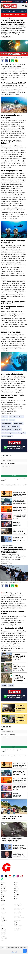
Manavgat (3, 936)
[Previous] (1, 15)
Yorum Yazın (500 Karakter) (8, 463)
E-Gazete (15, 1)
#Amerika (4, 416)
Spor (2, 892)
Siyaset (3, 888)
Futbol (16, 896)
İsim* (2, 458)
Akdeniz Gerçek (5, 18)
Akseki (2, 904)
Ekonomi (3, 886)
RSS (4, 947)
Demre (3, 910)
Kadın (2, 898)
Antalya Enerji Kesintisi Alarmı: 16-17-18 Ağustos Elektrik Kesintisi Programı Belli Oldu (19, 494)
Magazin (16, 892)
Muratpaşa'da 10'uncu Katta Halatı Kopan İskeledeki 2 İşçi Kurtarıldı (19, 539)
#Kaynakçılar (5, 426)
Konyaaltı (3, 930)
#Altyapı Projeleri (18, 423)
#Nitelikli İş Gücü (6, 423)
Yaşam (11, 18)
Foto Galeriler (18, 906)
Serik (2, 940)
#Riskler (12, 420)
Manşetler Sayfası (18, 908)
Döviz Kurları (17, 912)
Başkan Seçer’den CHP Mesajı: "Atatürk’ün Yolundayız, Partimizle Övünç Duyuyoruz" (18, 854)
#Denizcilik (13, 416)
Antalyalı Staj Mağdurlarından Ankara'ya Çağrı (17, 524)
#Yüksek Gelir (15, 426)
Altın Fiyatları (17, 914)
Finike (2, 916)
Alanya (3, 908)
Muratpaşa (3, 938)
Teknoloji (16, 894)
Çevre (15, 898)
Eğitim (16, 884)
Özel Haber (4, 890)
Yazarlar (18, 1)
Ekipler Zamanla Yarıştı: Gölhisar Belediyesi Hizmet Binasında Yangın (19, 531)
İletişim (16, 924)
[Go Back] (25, 951)
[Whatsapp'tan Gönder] (12, 60)
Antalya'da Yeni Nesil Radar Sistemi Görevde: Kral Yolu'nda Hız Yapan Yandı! (19, 501)
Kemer (3, 926)
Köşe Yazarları (18, 904)
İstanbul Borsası (18, 910)
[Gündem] (14, 807)
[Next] (25, 15)
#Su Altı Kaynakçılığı (7, 433)
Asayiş (16, 886)
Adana (11, 545)
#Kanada (20, 416)
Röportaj (16, 888)
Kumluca (3, 934)
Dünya (16, 890)
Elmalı (2, 914)
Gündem (3, 882)
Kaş (2, 924)
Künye (15, 922)
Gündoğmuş (4, 920)
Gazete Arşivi (17, 930)
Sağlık (15, 882)
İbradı (2, 922)
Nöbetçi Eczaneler (19, 918)
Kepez (2, 928)
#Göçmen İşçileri (6, 429)
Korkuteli (3, 932)
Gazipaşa (3, 918)
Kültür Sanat (4, 900)
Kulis (2, 884)
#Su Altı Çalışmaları (20, 433)
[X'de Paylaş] (9, 60)
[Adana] (14, 829)
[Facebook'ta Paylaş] (6, 60)
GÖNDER (14, 475)
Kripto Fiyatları (18, 916)
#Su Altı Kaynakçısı (7, 436)
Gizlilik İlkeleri (17, 926)
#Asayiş (11, 685)
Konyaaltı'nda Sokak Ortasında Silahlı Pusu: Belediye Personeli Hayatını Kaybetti (14, 14)
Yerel (2, 896)
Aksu (2, 906)
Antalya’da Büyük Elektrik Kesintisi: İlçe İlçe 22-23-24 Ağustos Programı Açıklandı (19, 509)
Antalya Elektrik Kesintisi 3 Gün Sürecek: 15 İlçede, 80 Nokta (19, 516)
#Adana (4, 685)
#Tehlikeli (4, 420)
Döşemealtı (4, 912)
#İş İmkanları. (16, 429)
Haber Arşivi (17, 928)
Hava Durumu (17, 920)
